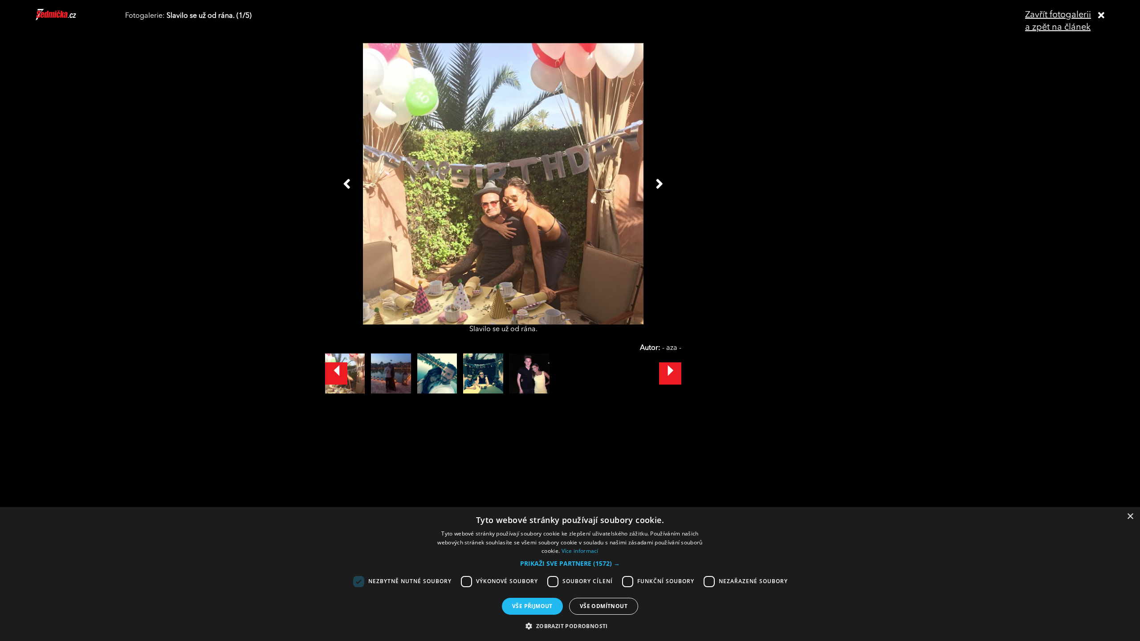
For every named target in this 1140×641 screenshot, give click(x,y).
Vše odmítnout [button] (603, 606)
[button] (570, 563)
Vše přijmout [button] (532, 606)
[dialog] (570, 574)
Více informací (580, 551)
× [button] (1130, 516)
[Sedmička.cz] (67, 18)
